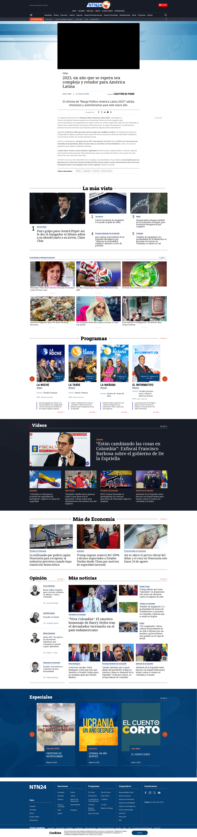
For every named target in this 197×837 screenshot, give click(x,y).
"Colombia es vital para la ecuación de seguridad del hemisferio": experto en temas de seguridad (45, 497)
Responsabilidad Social (126, 792)
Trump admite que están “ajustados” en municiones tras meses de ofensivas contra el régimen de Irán (152, 593)
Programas (142, 15)
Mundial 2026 (95, 19)
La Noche (43, 385)
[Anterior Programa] (32, 378)
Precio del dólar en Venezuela (135, 551)
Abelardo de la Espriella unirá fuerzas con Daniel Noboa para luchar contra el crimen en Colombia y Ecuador (150, 497)
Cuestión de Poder (124, 93)
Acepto (139, 833)
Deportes (79, 15)
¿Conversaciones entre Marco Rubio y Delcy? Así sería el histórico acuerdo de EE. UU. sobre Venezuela (145, 406)
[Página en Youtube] (159, 793)
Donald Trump (145, 586)
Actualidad (48, 15)
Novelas (118, 828)
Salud (134, 15)
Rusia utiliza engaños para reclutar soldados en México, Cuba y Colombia (53, 593)
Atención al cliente (125, 796)
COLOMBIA (81, 11)
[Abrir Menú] (31, 15)
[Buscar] (165, 15)
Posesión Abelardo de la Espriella (107, 233)
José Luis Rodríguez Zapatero (64, 19)
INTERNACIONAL (120, 11)
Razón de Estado (93, 813)
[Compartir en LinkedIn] (105, 112)
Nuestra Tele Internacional (93, 15)
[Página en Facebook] (145, 793)
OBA (120, 820)
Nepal (138, 216)
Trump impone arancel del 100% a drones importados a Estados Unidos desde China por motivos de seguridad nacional (98, 560)
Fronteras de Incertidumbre (54, 755)
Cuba (86, 19)
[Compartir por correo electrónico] (108, 112)
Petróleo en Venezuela (38, 551)
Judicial (72, 15)
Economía (63, 15)
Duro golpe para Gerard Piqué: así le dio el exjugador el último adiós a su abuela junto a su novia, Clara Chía (61, 235)
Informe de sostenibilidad (127, 803)
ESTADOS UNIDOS (107, 11)
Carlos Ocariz (70, 490)
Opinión (150, 15)
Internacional (34, 820)
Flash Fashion (105, 796)
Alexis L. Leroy (52, 653)
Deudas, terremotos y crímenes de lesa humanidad (53, 668)
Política (56, 15)
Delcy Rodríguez (74, 664)
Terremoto (99, 216)
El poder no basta (51, 617)
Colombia (139, 233)
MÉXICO (97, 11)
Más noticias (83, 578)
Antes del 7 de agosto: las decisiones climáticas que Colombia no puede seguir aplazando (53, 642)
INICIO (74, 11)
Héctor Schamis (52, 677)
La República (79, 828)
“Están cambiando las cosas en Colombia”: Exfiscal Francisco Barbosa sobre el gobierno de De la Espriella (82, 406)
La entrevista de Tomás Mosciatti (93, 800)
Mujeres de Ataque (107, 808)
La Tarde (74, 385)
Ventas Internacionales (126, 810)
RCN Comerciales (90, 828)
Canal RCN (51, 828)
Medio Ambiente (49, 633)
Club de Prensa (105, 792)
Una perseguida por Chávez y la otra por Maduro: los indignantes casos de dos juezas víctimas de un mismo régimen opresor (51, 406)
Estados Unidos (34, 817)
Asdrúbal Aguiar (49, 613)
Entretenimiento (125, 15)
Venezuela (33, 810)
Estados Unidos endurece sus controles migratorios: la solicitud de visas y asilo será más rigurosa (113, 406)
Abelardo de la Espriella (144, 490)
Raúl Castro (49, 19)
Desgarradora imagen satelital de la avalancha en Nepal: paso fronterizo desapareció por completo (150, 223)
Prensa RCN (122, 817)
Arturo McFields (49, 586)
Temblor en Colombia (147, 604)
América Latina (107, 171)
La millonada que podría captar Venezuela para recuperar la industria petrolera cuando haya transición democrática (51, 560)
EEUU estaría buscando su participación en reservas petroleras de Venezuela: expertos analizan (115, 497)
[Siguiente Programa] (164, 378)
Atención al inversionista (126, 799)
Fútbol (142, 623)
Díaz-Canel (79, 19)
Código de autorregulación (127, 806)
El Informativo (142, 385)
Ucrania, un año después (98, 755)
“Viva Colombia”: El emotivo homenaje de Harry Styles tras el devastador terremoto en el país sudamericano (92, 624)
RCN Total (157, 828)
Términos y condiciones (105, 831)
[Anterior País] (166, 18)
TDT (129, 828)
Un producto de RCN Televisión (142, 828)
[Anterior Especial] (32, 734)
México (32, 813)
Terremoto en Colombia (77, 614)
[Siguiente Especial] (164, 734)
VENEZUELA (90, 11)
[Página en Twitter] (154, 793)
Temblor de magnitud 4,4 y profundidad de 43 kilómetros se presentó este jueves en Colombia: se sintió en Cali (151, 240)
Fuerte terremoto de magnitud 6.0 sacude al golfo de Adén (109, 221)
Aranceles (80, 551)
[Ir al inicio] (41, 790)
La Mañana (108, 385)
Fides (124, 828)
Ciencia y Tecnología (111, 15)
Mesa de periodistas (91, 809)
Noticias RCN (60, 828)
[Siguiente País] (166, 20)
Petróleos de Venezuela (109, 490)
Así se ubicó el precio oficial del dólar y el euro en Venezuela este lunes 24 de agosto (145, 558)
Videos (39, 425)
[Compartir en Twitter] (102, 112)
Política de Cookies (95, 834)
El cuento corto (140, 754)
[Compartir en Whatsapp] (111, 112)
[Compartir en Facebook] (98, 112)
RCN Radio (69, 828)
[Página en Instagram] (150, 793)
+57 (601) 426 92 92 (157, 802)
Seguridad (87, 171)
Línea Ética (122, 813)
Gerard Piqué (41, 227)
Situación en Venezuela (51, 663)
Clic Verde (91, 792)
